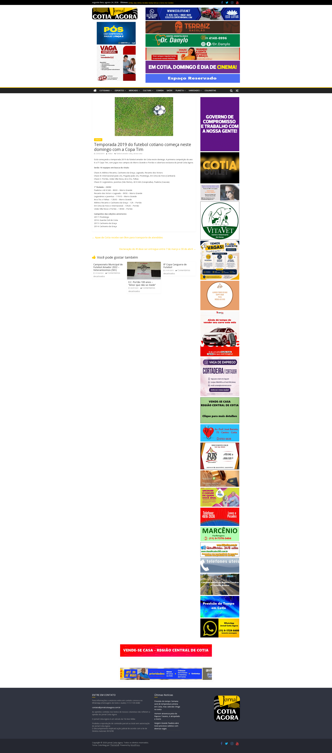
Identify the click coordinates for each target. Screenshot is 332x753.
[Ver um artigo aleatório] (237, 90)
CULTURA (147, 90)
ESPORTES (119, 90)
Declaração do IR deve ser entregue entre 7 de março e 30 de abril (157, 249)
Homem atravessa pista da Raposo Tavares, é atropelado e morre (167, 716)
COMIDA (160, 90)
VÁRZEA (98, 140)
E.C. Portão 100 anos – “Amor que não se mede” (142, 283)
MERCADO (133, 90)
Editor (110, 153)
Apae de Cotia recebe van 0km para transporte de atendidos (127, 237)
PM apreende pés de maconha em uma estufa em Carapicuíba (155, 2)
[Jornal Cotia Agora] (95, 90)
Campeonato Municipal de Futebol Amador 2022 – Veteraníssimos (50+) (108, 267)
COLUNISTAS (210, 90)
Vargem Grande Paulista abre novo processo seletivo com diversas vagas (166, 726)
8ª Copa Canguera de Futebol (175, 266)
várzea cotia (137, 153)
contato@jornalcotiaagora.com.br (106, 707)
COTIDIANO (104, 90)
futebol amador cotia (124, 153)
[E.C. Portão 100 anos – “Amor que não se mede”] (144, 263)
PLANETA (180, 90)
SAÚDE (169, 90)
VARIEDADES (194, 90)
